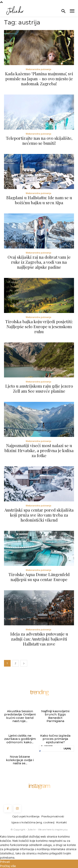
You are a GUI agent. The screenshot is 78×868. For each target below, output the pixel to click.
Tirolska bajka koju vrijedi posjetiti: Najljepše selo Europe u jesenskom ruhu (39, 326)
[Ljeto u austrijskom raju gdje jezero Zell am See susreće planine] (39, 359)
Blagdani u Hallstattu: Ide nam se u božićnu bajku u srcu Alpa (39, 200)
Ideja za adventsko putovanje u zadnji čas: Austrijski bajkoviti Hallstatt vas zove (39, 639)
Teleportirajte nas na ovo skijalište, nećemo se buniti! (39, 140)
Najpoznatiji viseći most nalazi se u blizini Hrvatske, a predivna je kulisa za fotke (39, 450)
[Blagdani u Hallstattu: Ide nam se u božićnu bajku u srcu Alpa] (39, 171)
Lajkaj (67, 748)
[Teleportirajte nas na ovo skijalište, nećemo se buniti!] (39, 112)
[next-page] (23, 663)
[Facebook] (8, 809)
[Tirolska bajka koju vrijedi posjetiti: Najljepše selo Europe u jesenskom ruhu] (39, 295)
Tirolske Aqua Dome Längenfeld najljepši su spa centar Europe (39, 576)
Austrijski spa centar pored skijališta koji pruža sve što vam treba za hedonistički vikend (39, 515)
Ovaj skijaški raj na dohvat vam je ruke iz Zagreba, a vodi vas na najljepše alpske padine (39, 262)
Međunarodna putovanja (38, 69)
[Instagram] (17, 809)
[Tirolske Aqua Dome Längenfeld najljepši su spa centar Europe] (39, 548)
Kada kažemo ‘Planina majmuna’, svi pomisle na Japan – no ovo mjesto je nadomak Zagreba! (39, 78)
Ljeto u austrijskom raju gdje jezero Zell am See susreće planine (39, 388)
